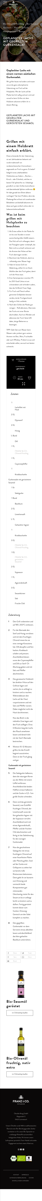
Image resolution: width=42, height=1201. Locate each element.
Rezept (22, 32)
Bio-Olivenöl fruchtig (13, 24)
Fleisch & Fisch (21, 28)
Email (15, 961)
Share (30, 957)
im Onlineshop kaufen (20, 1013)
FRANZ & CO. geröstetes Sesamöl (21, 559)
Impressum (25, 1175)
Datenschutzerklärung (18, 1178)
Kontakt (16, 1175)
